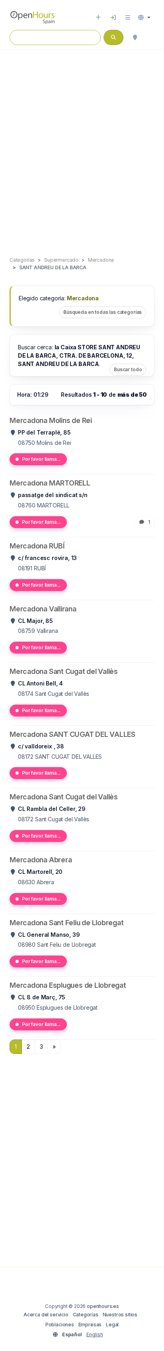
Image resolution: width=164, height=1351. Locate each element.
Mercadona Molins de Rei (51, 420)
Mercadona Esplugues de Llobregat (68, 985)
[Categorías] (127, 17)
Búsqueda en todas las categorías (102, 312)
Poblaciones (59, 1325)
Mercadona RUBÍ (37, 546)
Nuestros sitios (120, 1315)
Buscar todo (128, 369)
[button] (144, 17)
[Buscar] (135, 37)
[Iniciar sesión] (113, 17)
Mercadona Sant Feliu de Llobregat (67, 922)
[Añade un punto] (98, 17)
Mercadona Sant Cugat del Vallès (64, 671)
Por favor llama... (41, 459)
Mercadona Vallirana (43, 609)
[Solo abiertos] (150, 37)
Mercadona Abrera (41, 860)
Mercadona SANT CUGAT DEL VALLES (72, 734)
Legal (112, 1325)
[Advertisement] (82, 145)
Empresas (90, 1325)
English (94, 1334)
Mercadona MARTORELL (50, 483)
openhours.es (103, 1306)
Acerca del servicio (45, 1315)
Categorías (85, 1315)
